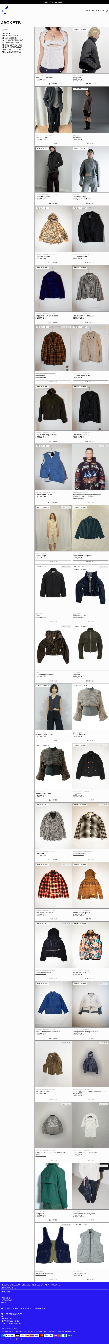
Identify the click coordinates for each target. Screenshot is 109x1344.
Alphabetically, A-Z (13, 40)
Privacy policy (21, 1331)
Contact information (66, 1331)
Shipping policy (50, 1331)
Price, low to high (12, 45)
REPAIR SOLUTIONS (10, 1321)
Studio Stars (12, 1329)
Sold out (53, 562)
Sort (4, 30)
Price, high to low (12, 47)
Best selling (10, 38)
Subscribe (6, 1292)
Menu (88, 10)
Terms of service (35, 1331)
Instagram (6, 1300)
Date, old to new (12, 49)
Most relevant (11, 36)
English (3, 1339)
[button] (95, 10)
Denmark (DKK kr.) (16, 1339)
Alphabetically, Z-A (13, 43)
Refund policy (7, 1331)
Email (4, 1302)
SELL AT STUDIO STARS (11, 1314)
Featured (8, 33)
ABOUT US (6, 1316)
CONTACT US (7, 1319)
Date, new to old (12, 52)
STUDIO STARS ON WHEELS (13, 1323)
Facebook (6, 1298)
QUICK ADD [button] (53, 84)
